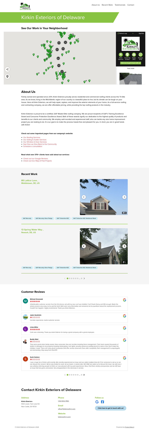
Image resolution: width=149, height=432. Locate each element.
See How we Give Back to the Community (40, 144)
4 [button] (73, 278)
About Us (96, 5)
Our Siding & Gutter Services (34, 140)
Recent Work (107, 5)
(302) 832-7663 (63, 401)
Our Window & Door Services (35, 142)
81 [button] (81, 278)
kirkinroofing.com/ (64, 417)
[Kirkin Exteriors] (25, 6)
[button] (65, 278)
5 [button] (75, 278)
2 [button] (69, 278)
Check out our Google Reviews (35, 158)
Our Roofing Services (31, 137)
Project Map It (129, 427)
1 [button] (67, 278)
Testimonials (120, 5)
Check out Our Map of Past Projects (37, 161)
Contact (130, 5)
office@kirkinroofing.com (66, 409)
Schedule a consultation (32, 146)
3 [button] (71, 278)
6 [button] (77, 278)
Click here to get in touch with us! (110, 408)
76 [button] (81, 375)
